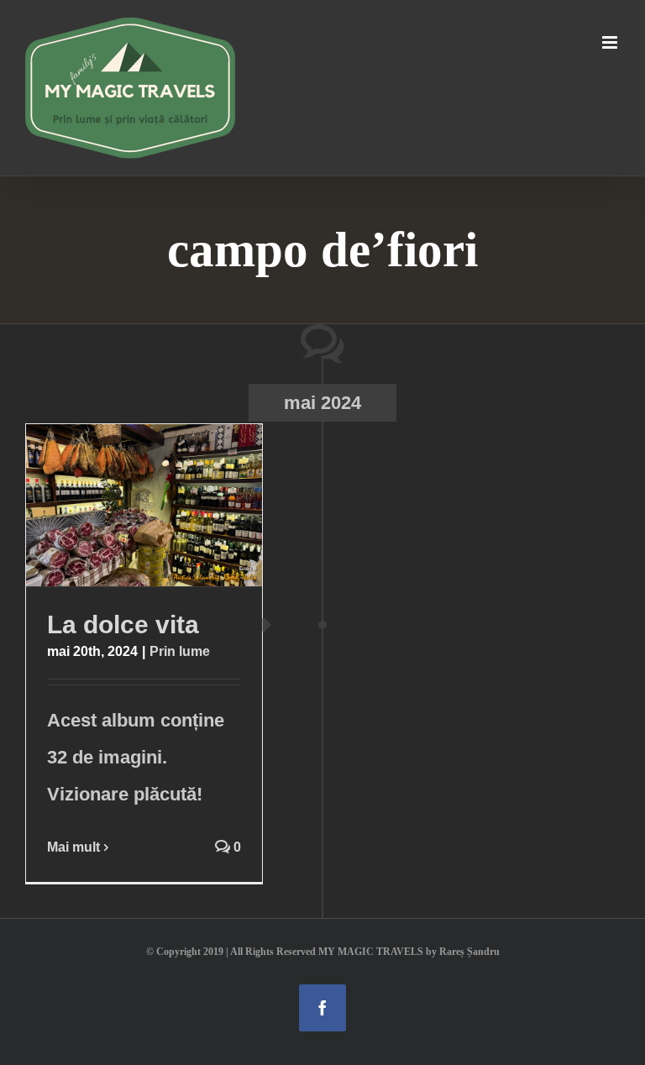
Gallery (176, 505)
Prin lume (179, 651)
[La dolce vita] (144, 505)
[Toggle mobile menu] (611, 42)
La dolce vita (112, 505)
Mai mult (73, 847)
